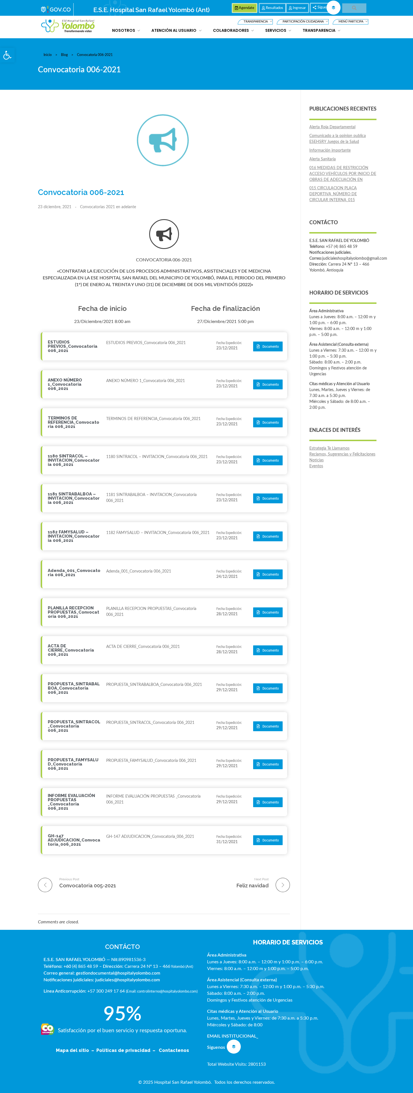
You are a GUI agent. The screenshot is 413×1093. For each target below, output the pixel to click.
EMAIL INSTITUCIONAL (231, 1036)
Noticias (316, 460)
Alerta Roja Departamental (332, 127)
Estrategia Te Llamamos (329, 448)
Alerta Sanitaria (322, 159)
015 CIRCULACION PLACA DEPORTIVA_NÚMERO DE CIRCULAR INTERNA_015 (333, 194)
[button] (7, 55)
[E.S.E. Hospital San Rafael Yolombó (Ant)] (68, 26)
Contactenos (174, 1050)
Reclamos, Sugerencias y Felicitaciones (342, 454)
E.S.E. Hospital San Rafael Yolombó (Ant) (151, 10)
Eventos (316, 466)
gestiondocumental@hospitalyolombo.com (118, 973)
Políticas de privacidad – (127, 1050)
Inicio (48, 55)
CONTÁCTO (122, 946)
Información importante (330, 150)
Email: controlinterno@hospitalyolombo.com (162, 991)
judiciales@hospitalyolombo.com (127, 980)
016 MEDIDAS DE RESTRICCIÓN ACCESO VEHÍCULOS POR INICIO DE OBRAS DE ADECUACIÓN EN (342, 174)
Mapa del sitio (73, 1050)
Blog (64, 55)
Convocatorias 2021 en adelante (108, 207)
